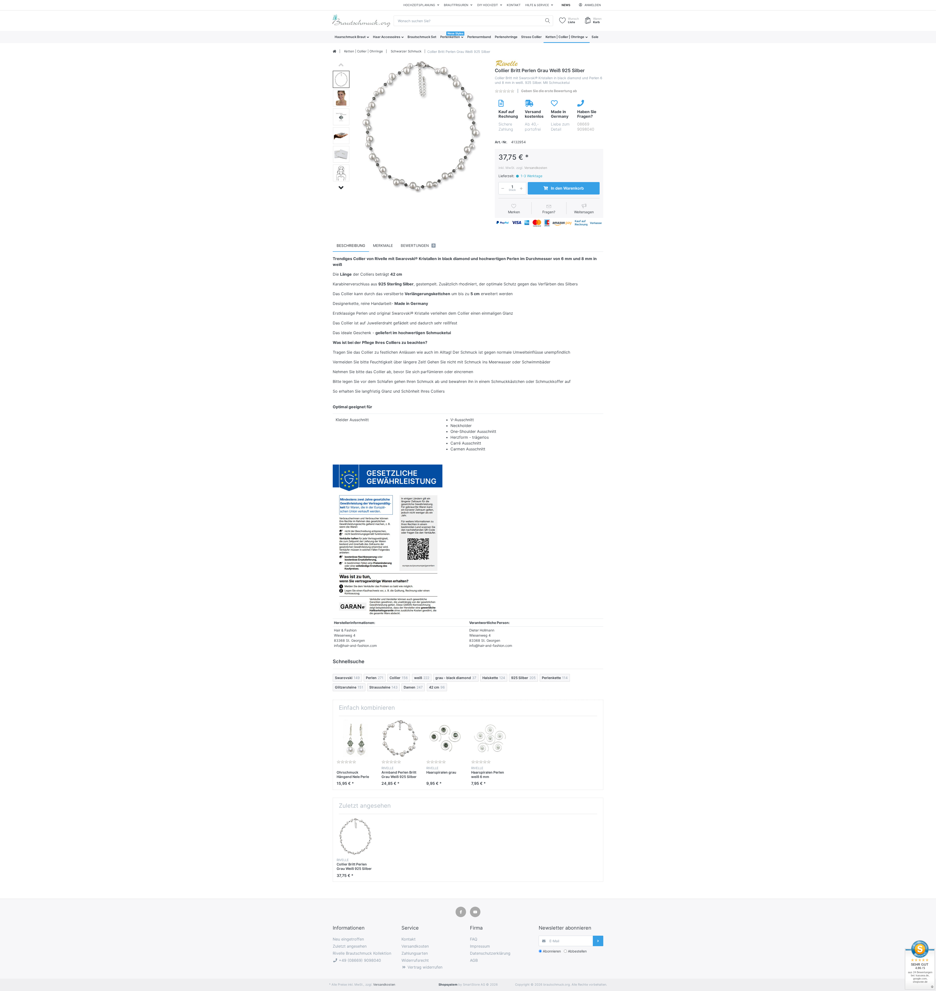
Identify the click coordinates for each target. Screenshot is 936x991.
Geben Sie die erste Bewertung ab (549, 91)
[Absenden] (598, 941)
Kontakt (514, 5)
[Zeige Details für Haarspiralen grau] (445, 738)
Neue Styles (455, 33)
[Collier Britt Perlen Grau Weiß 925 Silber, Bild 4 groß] (341, 135)
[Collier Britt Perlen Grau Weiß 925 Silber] (420, 126)
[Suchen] (548, 21)
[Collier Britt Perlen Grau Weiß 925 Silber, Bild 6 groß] (341, 173)
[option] (420, 126)
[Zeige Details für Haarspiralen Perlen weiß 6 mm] (489, 738)
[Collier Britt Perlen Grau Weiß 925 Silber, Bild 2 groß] (341, 98)
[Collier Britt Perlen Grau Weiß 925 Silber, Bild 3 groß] (341, 116)
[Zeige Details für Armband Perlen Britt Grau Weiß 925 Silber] (400, 738)
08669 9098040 (585, 127)
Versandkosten (535, 168)
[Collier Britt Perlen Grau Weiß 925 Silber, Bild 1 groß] (341, 79)
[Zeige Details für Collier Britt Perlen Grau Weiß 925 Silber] (355, 836)
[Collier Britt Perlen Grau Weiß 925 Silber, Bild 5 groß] (341, 154)
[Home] (334, 51)
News (566, 5)
